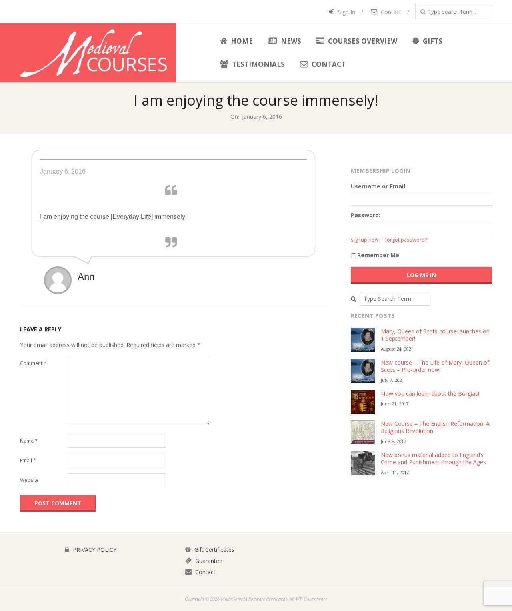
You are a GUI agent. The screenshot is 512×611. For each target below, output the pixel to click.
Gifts (431, 41)
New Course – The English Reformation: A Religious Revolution (435, 427)
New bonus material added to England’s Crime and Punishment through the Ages (433, 458)
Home (241, 41)
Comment (33, 363)
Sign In (345, 12)
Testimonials (257, 64)
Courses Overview (361, 41)
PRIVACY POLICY (93, 549)
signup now (365, 239)
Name (29, 440)
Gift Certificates (213, 549)
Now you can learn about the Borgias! (430, 393)
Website (29, 480)
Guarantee (208, 561)
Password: (365, 215)
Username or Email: (379, 186)
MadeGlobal (233, 598)
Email (28, 460)
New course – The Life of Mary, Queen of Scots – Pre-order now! (435, 366)
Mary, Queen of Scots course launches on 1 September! (435, 335)
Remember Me (378, 255)
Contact (390, 12)
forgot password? (406, 239)
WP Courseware (311, 598)
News (290, 41)
